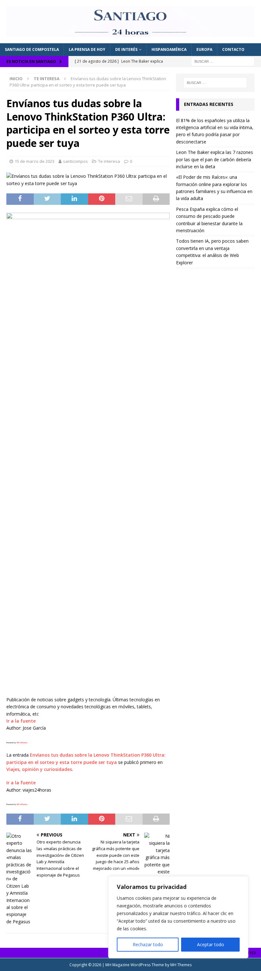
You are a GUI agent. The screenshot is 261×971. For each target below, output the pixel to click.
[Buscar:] (223, 61)
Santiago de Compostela (32, 49)
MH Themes (181, 965)
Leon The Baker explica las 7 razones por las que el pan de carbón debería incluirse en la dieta (214, 159)
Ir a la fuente (21, 721)
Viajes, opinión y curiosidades (39, 769)
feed (252, 952)
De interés (126, 49)
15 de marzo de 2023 (34, 161)
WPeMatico (22, 742)
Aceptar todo (210, 944)
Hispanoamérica (169, 49)
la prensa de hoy (87, 49)
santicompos (75, 161)
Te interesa (109, 161)
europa (204, 49)
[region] (178, 917)
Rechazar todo (148, 944)
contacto (233, 49)
